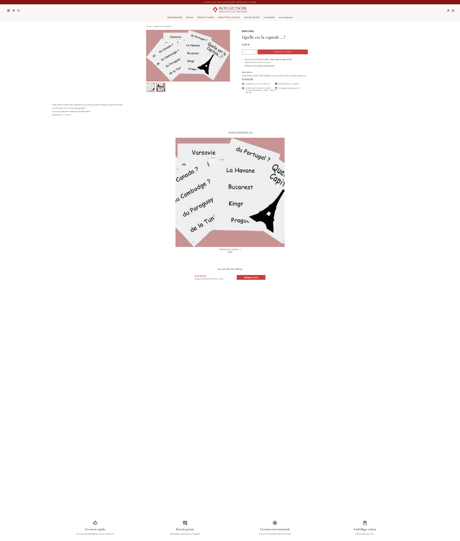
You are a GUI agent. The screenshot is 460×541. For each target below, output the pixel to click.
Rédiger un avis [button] (251, 277)
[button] (175, 17)
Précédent (146, 55)
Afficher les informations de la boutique (260, 65)
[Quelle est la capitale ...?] (230, 192)
